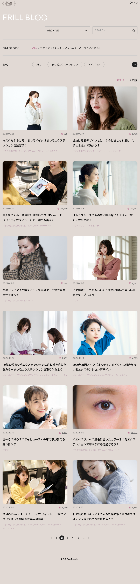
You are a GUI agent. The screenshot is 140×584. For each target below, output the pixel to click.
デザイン (45, 47)
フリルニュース (73, 47)
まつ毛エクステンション (65, 64)
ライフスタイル (92, 47)
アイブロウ (94, 64)
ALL (34, 47)
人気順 (133, 80)
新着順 (120, 80)
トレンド (57, 47)
